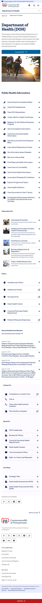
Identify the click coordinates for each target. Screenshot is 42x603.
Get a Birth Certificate (9, 558)
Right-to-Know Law (8, 580)
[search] (34, 5)
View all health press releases (11, 333)
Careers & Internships (9, 573)
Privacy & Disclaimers (16, 588)
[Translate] (29, 5)
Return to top (33, 512)
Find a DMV (5, 554)
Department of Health (10, 11)
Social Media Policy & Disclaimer (16, 590)
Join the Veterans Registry (10, 561)
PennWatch (5, 576)
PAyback (5, 564)
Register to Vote (7, 551)
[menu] (38, 5)
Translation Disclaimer (29, 588)
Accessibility (5, 588)
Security (4, 590)
